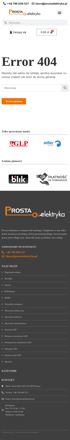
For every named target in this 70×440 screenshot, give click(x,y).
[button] (59, 12)
